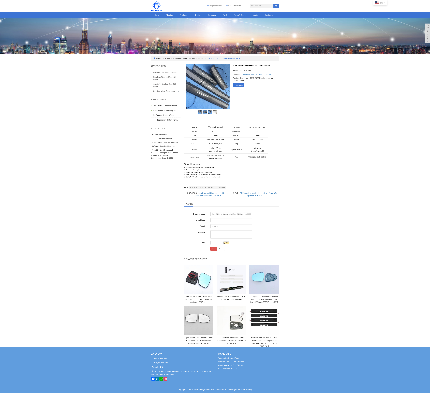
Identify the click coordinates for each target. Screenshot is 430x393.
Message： (202, 232)
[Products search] (276, 6)
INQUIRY (239, 85)
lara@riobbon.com (215, 6)
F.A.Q (225, 15)
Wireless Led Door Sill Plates (164, 73)
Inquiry (255, 15)
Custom (198, 15)
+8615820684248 (171, 142)
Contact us (269, 15)
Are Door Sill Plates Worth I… (164, 115)
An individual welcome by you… (165, 110)
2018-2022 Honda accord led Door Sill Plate (207, 187)
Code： (204, 243)
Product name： (200, 214)
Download (212, 15)
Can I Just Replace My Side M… (165, 106)
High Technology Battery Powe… (166, 120)
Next (227, 86)
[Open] (427, 34)
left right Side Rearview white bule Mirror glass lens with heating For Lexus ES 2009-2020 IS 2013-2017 (264, 299)
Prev (188, 86)
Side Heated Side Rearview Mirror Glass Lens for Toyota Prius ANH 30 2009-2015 (231, 340)
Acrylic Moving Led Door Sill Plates (231, 365)
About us (169, 15)
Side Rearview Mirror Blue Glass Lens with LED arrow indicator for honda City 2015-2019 (198, 299)
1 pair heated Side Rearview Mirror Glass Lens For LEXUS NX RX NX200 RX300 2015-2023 (198, 340)
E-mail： (203, 226)
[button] (187, 15)
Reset (221, 249)
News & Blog (239, 15)
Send (214, 249)
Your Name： (201, 220)
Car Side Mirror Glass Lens (164, 91)
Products (183, 15)
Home (157, 15)
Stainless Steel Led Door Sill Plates (189, 58)
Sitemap (249, 390)
